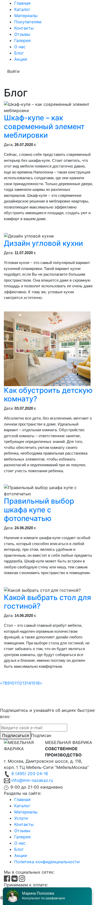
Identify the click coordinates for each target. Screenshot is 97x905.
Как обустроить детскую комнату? (48, 394)
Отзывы (22, 34)
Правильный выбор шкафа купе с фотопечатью (39, 510)
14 (29, 683)
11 (16, 683)
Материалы (26, 15)
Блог (19, 52)
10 (12, 683)
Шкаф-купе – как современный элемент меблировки (44, 126)
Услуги (21, 818)
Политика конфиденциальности (47, 861)
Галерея (22, 40)
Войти (13, 71)
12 (20, 683)
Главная (22, 3)
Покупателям (27, 21)
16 (37, 683)
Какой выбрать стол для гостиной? (47, 602)
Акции (20, 59)
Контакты (24, 28)
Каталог (22, 9)
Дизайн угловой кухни (43, 243)
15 (33, 683)
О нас (20, 46)
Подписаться (15, 735)
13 (24, 683)
